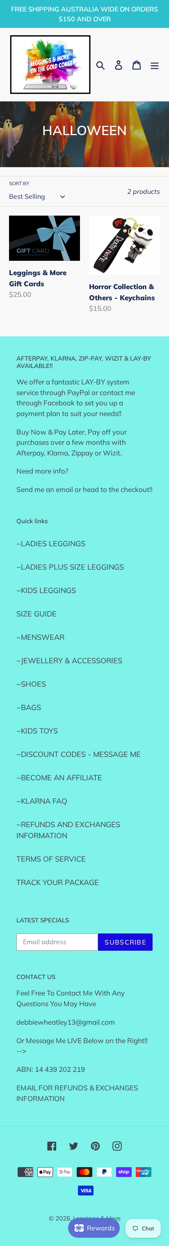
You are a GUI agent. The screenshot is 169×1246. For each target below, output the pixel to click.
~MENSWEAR (40, 637)
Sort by (19, 183)
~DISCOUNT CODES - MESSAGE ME (78, 754)
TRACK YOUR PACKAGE (57, 882)
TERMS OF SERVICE (51, 859)
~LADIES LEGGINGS (50, 543)
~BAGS (28, 707)
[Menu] (155, 64)
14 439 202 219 (60, 1069)
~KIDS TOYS (37, 731)
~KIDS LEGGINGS (46, 590)
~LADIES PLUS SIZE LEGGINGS (70, 567)
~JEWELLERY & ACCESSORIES (69, 660)
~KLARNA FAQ (41, 801)
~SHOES (31, 684)
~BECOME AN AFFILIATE (59, 777)
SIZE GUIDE (36, 613)
